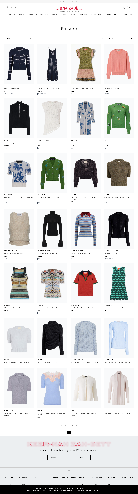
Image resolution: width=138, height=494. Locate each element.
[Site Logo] (69, 7)
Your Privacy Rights (97, 481)
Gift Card (11, 481)
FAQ (36, 478)
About (4, 478)
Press (73, 478)
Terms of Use (111, 481)
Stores (56, 478)
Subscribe (83, 457)
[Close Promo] (136, 1)
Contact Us (122, 481)
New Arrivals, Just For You (69, 1)
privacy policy (92, 490)
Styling (65, 478)
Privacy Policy (82, 481)
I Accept (120, 489)
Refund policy (43, 481)
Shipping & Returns (23, 481)
